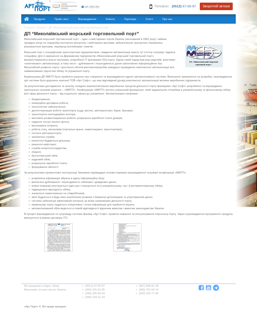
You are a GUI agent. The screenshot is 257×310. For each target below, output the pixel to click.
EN (92, 6)
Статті (149, 19)
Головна (29, 27)
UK (86, 6)
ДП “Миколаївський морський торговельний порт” (79, 27)
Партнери (130, 19)
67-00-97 (184, 6)
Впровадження (87, 19)
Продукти (39, 19)
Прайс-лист (62, 19)
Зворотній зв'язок (216, 6)
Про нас (167, 19)
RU (97, 6)
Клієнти (110, 19)
